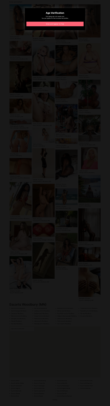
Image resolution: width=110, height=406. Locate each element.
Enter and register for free (55, 24)
